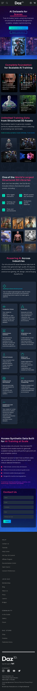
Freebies (4, 638)
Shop (3, 634)
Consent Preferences (8, 571)
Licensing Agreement (8, 682)
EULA (3, 684)
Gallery (4, 618)
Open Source (6, 567)
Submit (7, 521)
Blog (3, 587)
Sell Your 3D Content (8, 555)
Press (4, 595)
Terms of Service (19, 682)
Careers (4, 598)
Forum (4, 622)
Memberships (6, 583)
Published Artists (7, 642)
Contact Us (5, 544)
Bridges (4, 602)
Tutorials (4, 547)
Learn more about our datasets (18, 28)
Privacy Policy (28, 682)
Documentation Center (9, 563)
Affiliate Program (7, 559)
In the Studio (6, 614)
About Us (5, 591)
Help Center (6, 551)
